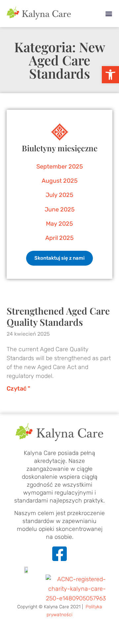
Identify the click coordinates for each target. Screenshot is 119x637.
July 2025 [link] (59, 195)
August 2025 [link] (60, 180)
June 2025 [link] (60, 209)
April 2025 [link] (59, 238)
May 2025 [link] (59, 223)
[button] (108, 13)
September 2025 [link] (59, 166)
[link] (110, 74)
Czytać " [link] (18, 388)
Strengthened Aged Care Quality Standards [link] (58, 316)
